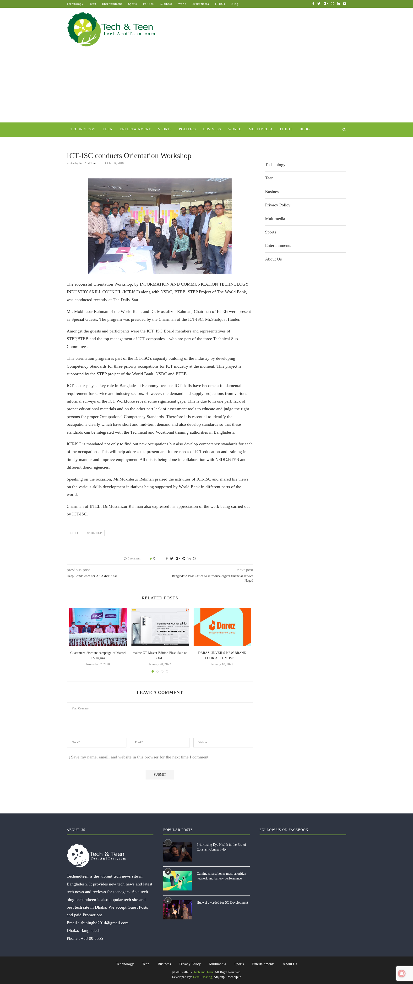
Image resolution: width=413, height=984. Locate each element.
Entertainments (278, 245)
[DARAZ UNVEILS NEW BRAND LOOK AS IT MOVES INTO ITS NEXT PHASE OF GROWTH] (222, 627)
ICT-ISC (74, 532)
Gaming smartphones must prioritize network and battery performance (221, 876)
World (182, 4)
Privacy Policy (277, 205)
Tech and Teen (87, 163)
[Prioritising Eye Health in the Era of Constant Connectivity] (177, 852)
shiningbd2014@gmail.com (105, 922)
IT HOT (220, 4)
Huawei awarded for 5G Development (222, 902)
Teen (92, 4)
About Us (273, 259)
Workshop (94, 532)
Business (166, 4)
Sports (132, 4)
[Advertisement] (206, 86)
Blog (234, 4)
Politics (148, 4)
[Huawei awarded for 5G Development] (177, 909)
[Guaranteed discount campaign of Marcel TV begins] (98, 627)
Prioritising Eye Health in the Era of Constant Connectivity (221, 847)
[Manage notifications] (402, 973)
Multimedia (200, 4)
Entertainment (112, 4)
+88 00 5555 (92, 938)
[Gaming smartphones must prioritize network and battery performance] (177, 880)
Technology (75, 4)
